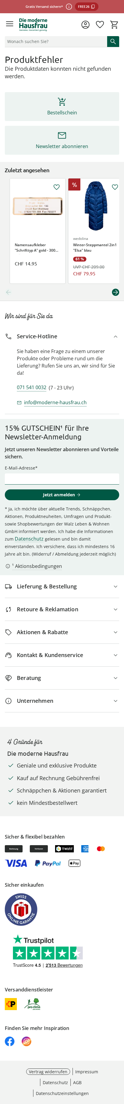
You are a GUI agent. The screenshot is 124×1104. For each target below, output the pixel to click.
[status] (54, 42)
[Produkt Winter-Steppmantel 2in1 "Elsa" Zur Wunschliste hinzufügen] (115, 187)
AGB (77, 1082)
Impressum (86, 1072)
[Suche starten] (113, 41)
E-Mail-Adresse (20, 468)
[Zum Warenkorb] (114, 24)
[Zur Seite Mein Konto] (85, 24)
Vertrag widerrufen (48, 1072)
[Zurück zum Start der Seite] (118, 1062)
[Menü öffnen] (9, 24)
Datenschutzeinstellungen (62, 1093)
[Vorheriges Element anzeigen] (8, 292)
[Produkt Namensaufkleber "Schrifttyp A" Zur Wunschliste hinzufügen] (56, 187)
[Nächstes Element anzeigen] (115, 292)
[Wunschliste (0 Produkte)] (100, 24)
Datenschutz (29, 538)
